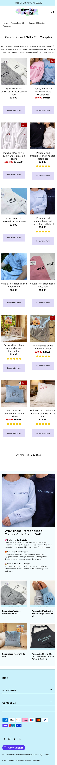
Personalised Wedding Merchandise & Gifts (11, 612)
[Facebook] (4, 739)
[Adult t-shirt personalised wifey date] (43, 266)
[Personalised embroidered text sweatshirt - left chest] (43, 201)
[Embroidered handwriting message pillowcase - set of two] (43, 393)
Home (5, 23)
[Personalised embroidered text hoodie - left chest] (43, 135)
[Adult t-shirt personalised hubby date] (14, 266)
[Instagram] (9, 739)
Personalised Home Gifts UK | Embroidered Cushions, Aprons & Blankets (43, 656)
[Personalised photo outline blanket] (43, 328)
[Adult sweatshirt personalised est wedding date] (14, 71)
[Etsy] (19, 739)
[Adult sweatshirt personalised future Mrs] (14, 201)
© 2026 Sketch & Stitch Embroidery (16, 754)
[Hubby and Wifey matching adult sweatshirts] (43, 71)
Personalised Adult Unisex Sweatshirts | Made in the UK (42, 613)
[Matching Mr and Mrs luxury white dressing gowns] (14, 135)
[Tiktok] (14, 739)
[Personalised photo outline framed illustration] (14, 328)
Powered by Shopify (40, 754)
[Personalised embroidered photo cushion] (14, 393)
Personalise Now (14, 110)
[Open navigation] (7, 12)
